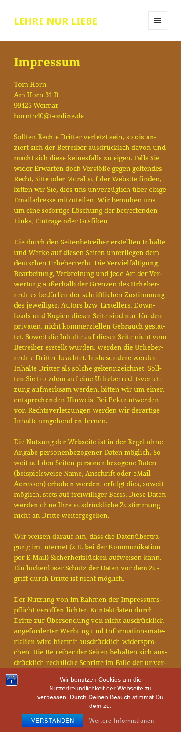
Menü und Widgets (158, 29)
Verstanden (52, 721)
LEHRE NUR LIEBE (56, 20)
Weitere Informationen (121, 721)
